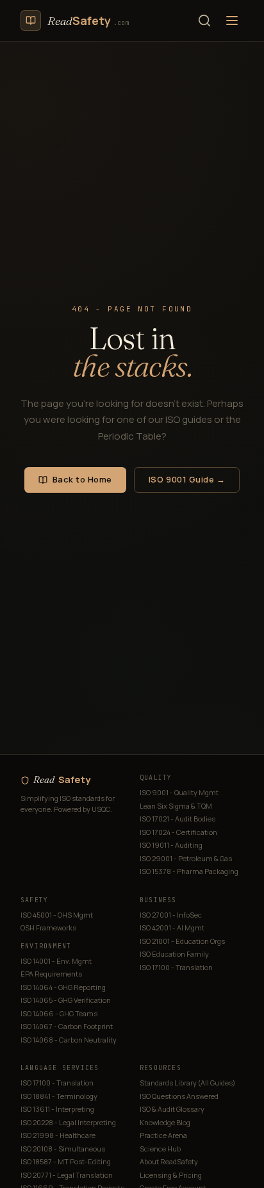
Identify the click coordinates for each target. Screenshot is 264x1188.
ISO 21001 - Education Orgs (182, 941)
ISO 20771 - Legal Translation (67, 1175)
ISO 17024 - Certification (178, 832)
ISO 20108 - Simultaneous (63, 1148)
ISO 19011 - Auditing (171, 845)
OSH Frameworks (48, 927)
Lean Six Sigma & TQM (176, 806)
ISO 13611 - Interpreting (57, 1109)
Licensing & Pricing (171, 1175)
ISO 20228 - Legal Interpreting (68, 1122)
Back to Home (82, 479)
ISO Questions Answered (179, 1096)
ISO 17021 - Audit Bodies (177, 818)
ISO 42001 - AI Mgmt (172, 927)
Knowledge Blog (165, 1122)
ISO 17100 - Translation (176, 967)
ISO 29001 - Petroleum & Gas (186, 858)
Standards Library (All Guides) (187, 1082)
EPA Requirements (51, 973)
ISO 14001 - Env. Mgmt (56, 961)
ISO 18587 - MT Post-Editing (66, 1161)
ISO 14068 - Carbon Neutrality (69, 1039)
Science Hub (160, 1148)
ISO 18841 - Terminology (59, 1096)
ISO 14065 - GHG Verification (66, 1000)
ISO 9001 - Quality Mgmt (179, 792)
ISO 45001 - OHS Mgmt (57, 915)
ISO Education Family (174, 954)
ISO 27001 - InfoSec (171, 915)
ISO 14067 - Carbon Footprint (67, 1026)
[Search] (204, 20)
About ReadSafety (169, 1161)
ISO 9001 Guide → (187, 479)
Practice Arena (163, 1135)
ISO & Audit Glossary (172, 1109)
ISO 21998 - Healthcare (58, 1135)
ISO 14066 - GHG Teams (59, 1013)
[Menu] (231, 20)
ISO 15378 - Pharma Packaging (189, 871)
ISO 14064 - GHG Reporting (63, 987)
